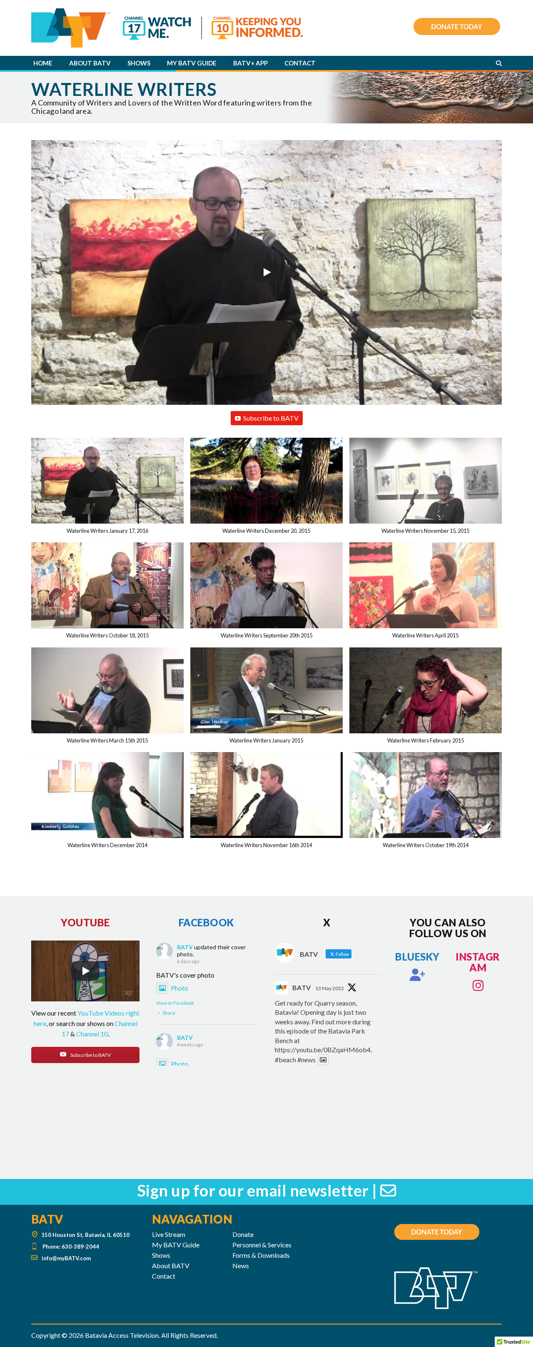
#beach (285, 1060)
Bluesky (417, 957)
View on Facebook (175, 1003)
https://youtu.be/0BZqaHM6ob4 (323, 1050)
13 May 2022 (329, 988)
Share (168, 1013)
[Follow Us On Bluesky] (417, 974)
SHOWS (138, 63)
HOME (42, 63)
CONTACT (300, 63)
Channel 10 (92, 1034)
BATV (185, 947)
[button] (107, 490)
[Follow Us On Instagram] (478, 985)
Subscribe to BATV (271, 418)
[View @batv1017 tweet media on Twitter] (323, 1059)
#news (306, 1060)
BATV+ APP (250, 63)
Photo (179, 988)
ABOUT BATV (90, 63)
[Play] (266, 272)
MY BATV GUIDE (192, 63)
